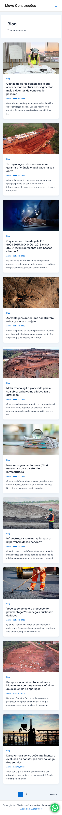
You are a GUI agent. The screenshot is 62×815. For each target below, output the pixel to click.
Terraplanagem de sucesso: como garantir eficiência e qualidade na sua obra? (30, 167)
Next (54, 794)
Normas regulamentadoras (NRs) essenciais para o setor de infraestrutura (27, 468)
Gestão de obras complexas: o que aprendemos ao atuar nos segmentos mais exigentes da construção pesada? (29, 89)
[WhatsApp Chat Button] (54, 807)
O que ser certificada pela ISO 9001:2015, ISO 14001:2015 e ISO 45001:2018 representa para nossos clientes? (29, 246)
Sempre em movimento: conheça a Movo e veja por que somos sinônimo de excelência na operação (30, 685)
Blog (8, 79)
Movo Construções (20, 5)
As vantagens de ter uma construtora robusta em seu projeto (30, 319)
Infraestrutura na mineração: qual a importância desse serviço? (28, 540)
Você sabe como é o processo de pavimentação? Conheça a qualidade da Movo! (29, 612)
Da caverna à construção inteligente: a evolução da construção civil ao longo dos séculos (30, 759)
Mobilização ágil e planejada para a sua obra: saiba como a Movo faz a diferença (28, 391)
